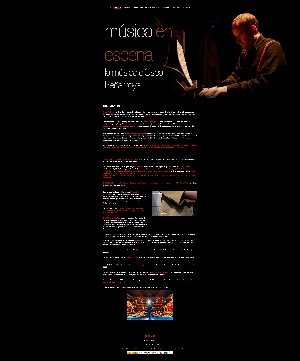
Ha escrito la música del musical (115, 159)
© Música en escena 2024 (150, 340)
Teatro (135, 7)
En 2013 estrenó (109, 218)
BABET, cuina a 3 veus (161, 213)
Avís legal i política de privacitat (150, 345)
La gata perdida (147, 265)
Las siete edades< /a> (127, 208)
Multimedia (176, 7)
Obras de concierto (152, 7)
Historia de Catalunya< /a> (159, 145)
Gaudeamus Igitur (131, 257)
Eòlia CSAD (122, 282)
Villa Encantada (182, 183)
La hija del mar (139, 250)
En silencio (138, 167)
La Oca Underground (151, 122)
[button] (111, 7)
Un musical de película (159, 272)
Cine (141, 7)
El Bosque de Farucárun (137, 134)
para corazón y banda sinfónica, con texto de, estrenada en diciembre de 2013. (125, 210)
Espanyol (150, 2)
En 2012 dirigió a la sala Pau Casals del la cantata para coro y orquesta (139, 183)
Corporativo (166, 7)
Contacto (186, 7)
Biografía (117, 7)
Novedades (127, 7)
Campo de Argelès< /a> (166, 169)
